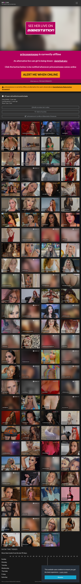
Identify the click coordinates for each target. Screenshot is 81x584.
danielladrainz (60, 61)
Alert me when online (40, 74)
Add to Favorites (41, 112)
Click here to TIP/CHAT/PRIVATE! (41, 81)
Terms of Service (39, 581)
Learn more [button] (63, 572)
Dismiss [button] (60, 577)
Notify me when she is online (41, 107)
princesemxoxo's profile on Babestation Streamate (41, 116)
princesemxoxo (29, 54)
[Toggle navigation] (76, 3)
